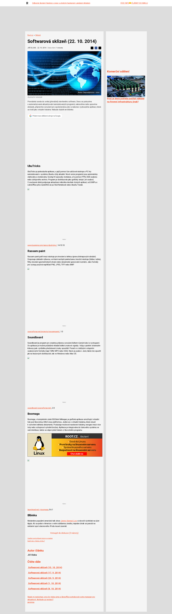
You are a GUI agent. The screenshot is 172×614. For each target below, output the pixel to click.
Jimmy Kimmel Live (69, 521)
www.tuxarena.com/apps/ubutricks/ (42, 245)
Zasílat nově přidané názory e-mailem (40, 538)
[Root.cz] (28, 3)
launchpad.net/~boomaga (37, 510)
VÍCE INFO (124, 3)
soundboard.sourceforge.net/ (39, 408)
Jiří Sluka (31, 48)
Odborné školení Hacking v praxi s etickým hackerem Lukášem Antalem (61, 3)
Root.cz (30, 35)
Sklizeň (38, 35)
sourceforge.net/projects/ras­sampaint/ (43, 331)
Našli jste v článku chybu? (36, 541)
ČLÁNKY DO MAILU (139, 3)
